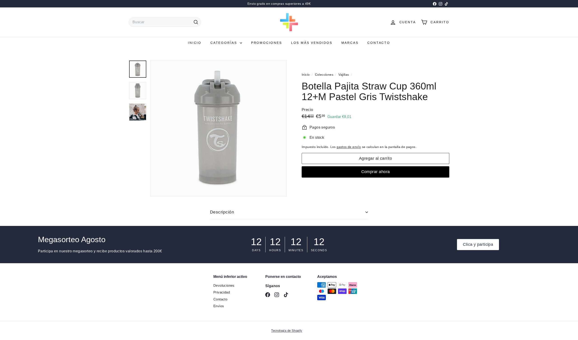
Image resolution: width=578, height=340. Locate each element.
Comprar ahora (375, 171)
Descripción (222, 212)
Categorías (224, 43)
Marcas (350, 43)
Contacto (378, 43)
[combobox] (165, 22)
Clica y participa (478, 244)
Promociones (266, 43)
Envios (218, 306)
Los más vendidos (311, 43)
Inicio (194, 43)
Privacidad (221, 292)
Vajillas (343, 74)
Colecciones (324, 74)
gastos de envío (349, 147)
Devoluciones (224, 285)
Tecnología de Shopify (286, 330)
